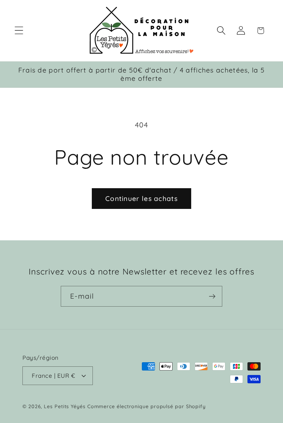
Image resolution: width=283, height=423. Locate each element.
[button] (19, 30)
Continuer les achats (141, 198)
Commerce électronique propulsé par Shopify (146, 406)
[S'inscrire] (212, 296)
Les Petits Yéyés (65, 406)
